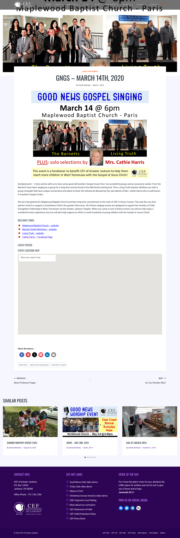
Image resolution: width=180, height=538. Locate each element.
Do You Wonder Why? (155, 380)
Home (48, 5)
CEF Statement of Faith (81, 509)
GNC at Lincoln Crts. (136, 443)
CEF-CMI (122, 533)
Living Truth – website (33, 233)
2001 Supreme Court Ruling (83, 500)
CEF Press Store (77, 518)
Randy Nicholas (84, 85)
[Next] (173, 431)
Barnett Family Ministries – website (39, 229)
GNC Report (142, 533)
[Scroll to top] (173, 530)
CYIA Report (153, 533)
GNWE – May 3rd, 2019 (77, 443)
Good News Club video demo (84, 482)
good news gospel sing (39, 365)
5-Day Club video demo (81, 486)
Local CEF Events (90, 71)
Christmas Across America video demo (89, 495)
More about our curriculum (82, 505)
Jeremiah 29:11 (126, 492)
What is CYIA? (76, 491)
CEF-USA (106, 533)
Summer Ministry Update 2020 (22, 443)
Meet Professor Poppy (25, 380)
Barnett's (23, 365)
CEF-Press (132, 533)
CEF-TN (114, 533)
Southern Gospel (59, 365)
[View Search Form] (164, 5)
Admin (162, 533)
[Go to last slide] (7, 431)
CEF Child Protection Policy (83, 514)
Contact (154, 5)
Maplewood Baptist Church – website (40, 225)
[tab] (85, 457)
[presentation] (30, 421)
